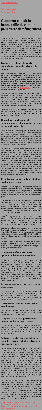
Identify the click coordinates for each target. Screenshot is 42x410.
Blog (2, 15)
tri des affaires (25, 88)
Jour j (3, 6)
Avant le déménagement (9, 3)
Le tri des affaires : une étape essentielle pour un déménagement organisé (18, 403)
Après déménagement (8, 9)
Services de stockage (8, 12)
